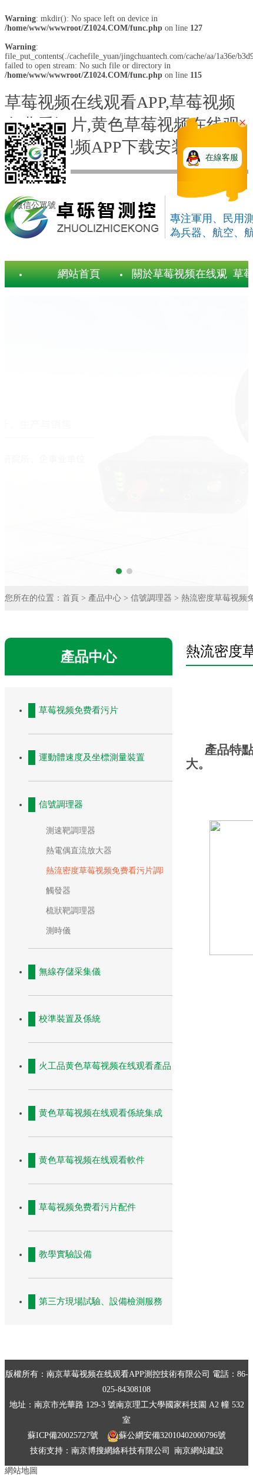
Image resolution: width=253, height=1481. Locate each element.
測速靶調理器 (70, 830)
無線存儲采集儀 (70, 971)
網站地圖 (21, 1470)
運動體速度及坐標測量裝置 (92, 757)
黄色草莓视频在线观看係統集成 (100, 1113)
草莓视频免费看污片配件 (87, 1207)
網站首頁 (79, 274)
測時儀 (58, 930)
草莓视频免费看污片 (78, 710)
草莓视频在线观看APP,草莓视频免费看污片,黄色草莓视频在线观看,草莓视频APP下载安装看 (122, 124)
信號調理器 (151, 598)
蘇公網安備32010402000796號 (172, 1435)
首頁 (70, 598)
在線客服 (221, 157)
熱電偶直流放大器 (79, 850)
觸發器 (58, 890)
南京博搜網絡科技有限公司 (120, 1450)
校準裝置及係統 (70, 1018)
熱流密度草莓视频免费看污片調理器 (112, 870)
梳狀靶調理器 (70, 910)
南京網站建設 (199, 1450)
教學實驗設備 (65, 1254)
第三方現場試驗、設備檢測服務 (100, 1301)
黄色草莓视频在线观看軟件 (92, 1160)
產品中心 (104, 598)
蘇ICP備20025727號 (64, 1435)
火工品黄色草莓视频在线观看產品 (105, 1066)
